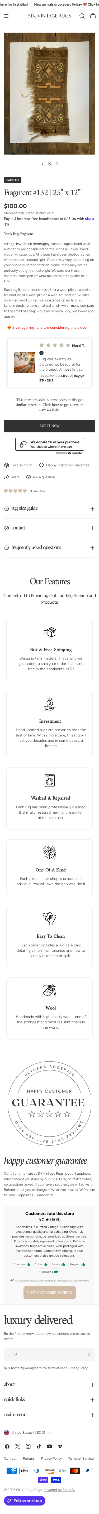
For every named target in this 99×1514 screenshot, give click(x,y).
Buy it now (49, 426)
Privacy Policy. (78, 1368)
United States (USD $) (28, 1433)
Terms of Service (81, 1459)
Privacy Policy (51, 1459)
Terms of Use (56, 1368)
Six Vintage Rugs (29, 1490)
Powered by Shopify (59, 1490)
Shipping (11, 213)
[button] (49, 363)
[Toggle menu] (6, 16)
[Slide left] (42, 164)
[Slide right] (57, 164)
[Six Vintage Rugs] (49, 16)
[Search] (82, 16)
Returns (29, 1459)
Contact (10, 1459)
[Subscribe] (89, 1354)
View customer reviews (49, 1292)
